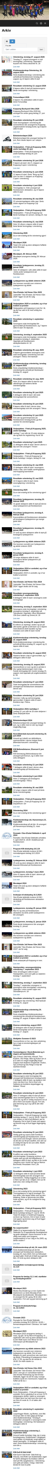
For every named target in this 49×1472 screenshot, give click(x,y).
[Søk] (37, 23)
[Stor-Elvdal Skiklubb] (24, 10)
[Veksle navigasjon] (45, 23)
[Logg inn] (41, 23)
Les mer (16, 67)
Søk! (41, 49)
